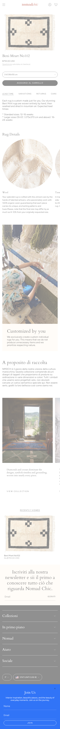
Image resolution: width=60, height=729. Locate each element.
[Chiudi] (55, 688)
